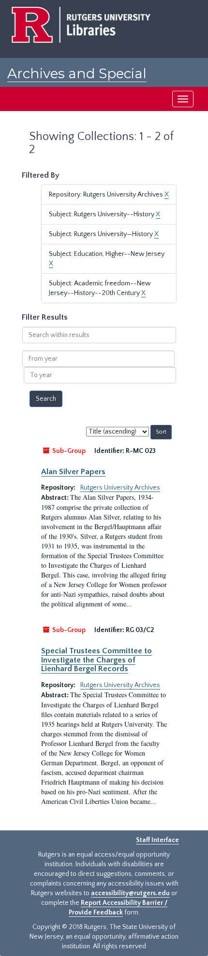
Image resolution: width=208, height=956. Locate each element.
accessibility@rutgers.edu (130, 893)
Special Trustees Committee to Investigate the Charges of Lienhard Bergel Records (96, 660)
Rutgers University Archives (120, 488)
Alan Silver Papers (73, 471)
